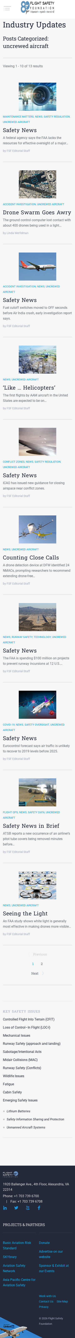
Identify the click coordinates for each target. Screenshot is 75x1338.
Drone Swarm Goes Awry (37, 212)
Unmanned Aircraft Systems (26, 1127)
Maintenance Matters (18, 116)
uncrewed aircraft (16, 122)
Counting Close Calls (31, 557)
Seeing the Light (25, 913)
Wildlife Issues (13, 1076)
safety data (36, 812)
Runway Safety (22, 637)
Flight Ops (10, 812)
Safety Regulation (57, 116)
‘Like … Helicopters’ (29, 387)
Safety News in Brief (31, 825)
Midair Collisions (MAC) (20, 1060)
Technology (42, 637)
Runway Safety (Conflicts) (22, 1068)
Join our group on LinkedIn (9, 1326)
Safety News (20, 130)
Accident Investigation (19, 204)
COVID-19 (9, 724)
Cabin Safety (12, 1092)
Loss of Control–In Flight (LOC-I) (26, 1027)
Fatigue (8, 1084)
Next (35, 973)
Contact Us (46, 1301)
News (38, 116)
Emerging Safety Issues (20, 1100)
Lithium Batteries (18, 1111)
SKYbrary (10, 1257)
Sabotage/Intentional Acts (22, 1052)
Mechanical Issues (16, 1036)
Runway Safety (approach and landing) (32, 1044)
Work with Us (47, 1296)
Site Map (62, 1301)
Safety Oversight (37, 724)
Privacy (44, 1307)
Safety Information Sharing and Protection (35, 1119)
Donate (44, 1243)
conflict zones (14, 461)
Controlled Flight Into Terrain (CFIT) (29, 1019)
